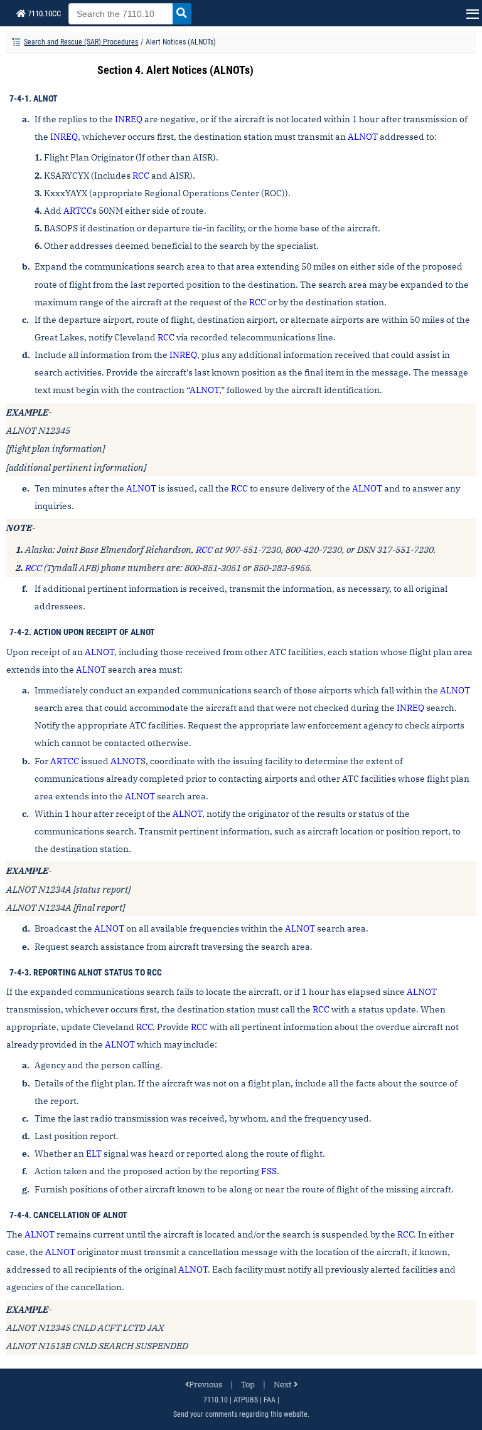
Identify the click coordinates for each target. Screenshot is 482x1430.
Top (248, 1384)
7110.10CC (43, 13)
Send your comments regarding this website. (241, 1414)
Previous (205, 1384)
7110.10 (215, 1400)
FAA (270, 1400)
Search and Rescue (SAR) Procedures (81, 42)
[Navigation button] (471, 13)
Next (283, 1384)
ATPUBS (245, 1400)
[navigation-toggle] (16, 43)
